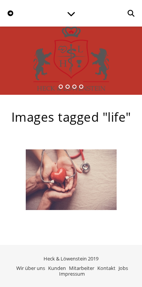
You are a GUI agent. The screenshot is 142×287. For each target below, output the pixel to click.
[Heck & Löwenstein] (71, 63)
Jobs (123, 268)
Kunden (57, 268)
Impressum (72, 273)
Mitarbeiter (81, 268)
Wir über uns (30, 268)
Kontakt (106, 268)
